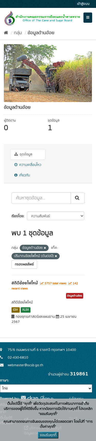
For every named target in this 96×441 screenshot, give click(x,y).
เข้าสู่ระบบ (83, 4)
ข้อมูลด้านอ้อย (41, 33)
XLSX (25, 310)
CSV (15, 310)
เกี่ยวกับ (24, 175)
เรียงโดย (18, 216)
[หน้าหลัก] (6, 33)
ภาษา (4, 380)
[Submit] (77, 198)
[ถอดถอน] (45, 248)
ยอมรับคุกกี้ (48, 435)
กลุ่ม (18, 33)
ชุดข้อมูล (25, 154)
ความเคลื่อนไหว (29, 164)
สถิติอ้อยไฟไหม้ (25, 283)
